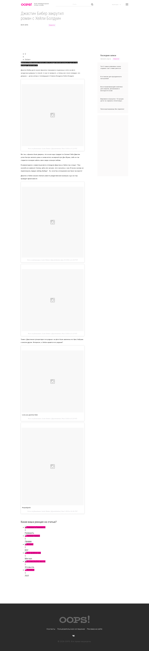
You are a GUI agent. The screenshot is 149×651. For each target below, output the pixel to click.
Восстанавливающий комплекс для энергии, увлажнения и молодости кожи (111, 88)
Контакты (51, 629)
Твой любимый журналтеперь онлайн (41, 4)
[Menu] (127, 4)
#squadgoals (26, 507)
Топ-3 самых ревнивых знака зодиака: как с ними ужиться (110, 67)
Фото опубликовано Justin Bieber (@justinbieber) (44, 148)
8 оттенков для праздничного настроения (111, 77)
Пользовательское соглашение (71, 629)
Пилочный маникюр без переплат (112, 109)
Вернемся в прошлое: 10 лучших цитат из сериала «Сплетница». (112, 100)
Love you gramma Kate (30, 415)
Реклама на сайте (94, 629)
